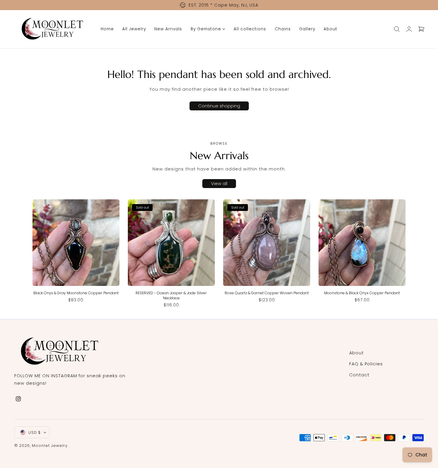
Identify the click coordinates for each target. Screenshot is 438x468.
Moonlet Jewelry (50, 445)
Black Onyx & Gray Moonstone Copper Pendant (76, 292)
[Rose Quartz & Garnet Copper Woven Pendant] (266, 242)
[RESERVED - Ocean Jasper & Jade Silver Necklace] (171, 242)
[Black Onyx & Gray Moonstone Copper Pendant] (75, 242)
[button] (397, 29)
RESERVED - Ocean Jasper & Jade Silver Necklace (171, 295)
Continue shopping (219, 106)
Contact (359, 375)
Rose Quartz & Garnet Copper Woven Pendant (267, 292)
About (356, 353)
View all (219, 183)
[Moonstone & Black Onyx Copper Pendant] (362, 242)
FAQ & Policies (366, 364)
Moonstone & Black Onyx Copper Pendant (362, 292)
